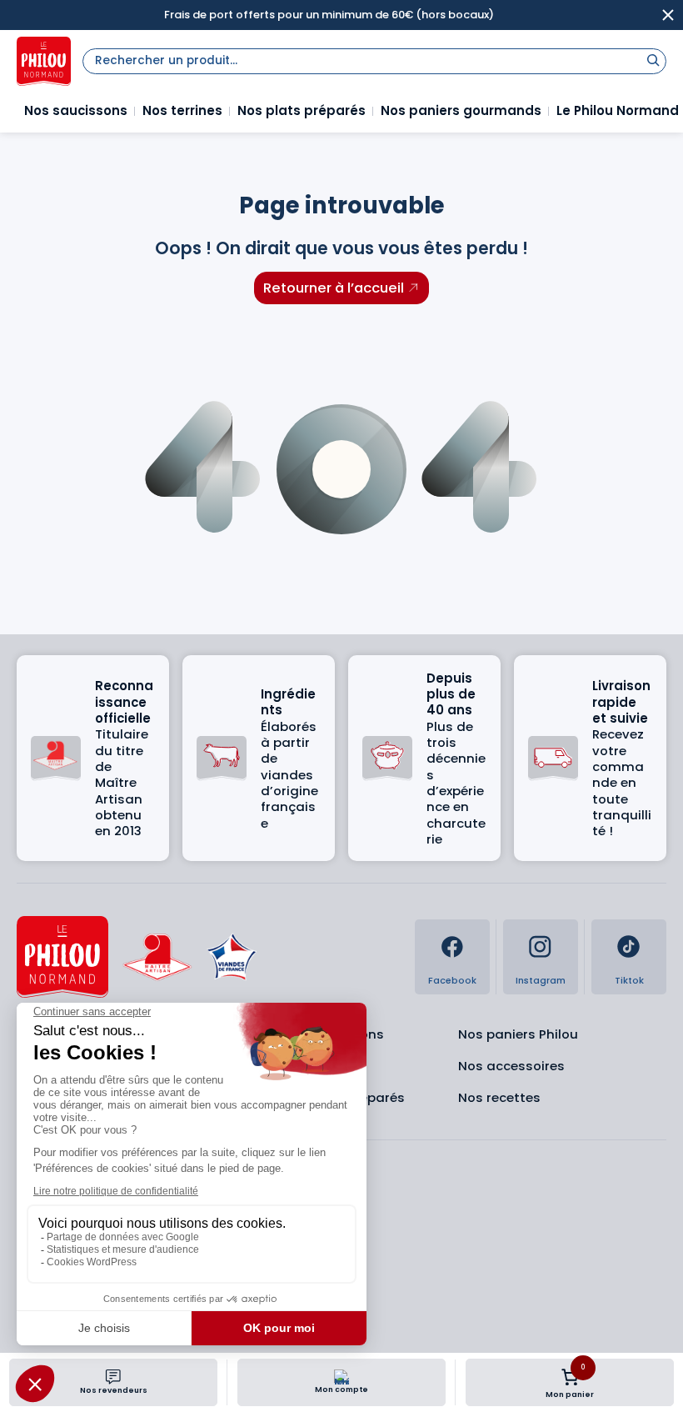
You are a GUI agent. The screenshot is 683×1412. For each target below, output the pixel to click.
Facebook (452, 980)
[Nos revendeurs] (113, 1377)
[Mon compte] (341, 1376)
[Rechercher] (652, 59)
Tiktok (629, 980)
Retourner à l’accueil (333, 288)
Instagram (541, 980)
